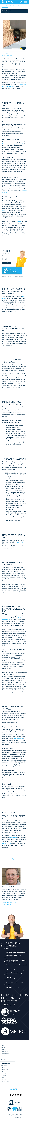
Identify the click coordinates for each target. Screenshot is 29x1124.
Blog (7, 5)
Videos (3, 1055)
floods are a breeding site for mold (12, 144)
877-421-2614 (6, 843)
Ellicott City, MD (5, 1071)
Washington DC (5, 1065)
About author (7, 904)
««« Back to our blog (8, 859)
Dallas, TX (3, 1077)
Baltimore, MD (5, 1069)
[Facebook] (10, 1095)
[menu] (25, 1)
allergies (18, 221)
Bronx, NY (3, 1073)
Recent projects (5, 1057)
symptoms (5, 210)
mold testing (13, 837)
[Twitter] (18, 1095)
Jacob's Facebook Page (10, 902)
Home (3, 5)
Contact (3, 1049)
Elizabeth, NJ (4, 1075)
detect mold (10, 407)
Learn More (6, 262)
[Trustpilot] (16, 1095)
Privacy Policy (5, 1053)
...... (5, 1081)
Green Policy (4, 1051)
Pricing (3, 1047)
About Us (3, 1045)
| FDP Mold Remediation (14, 1117)
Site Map (3, 1060)
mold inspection (18, 738)
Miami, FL (3, 1079)
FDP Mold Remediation (10, 891)
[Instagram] (8, 1095)
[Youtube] (21, 1095)
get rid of (20, 542)
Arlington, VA (4, 1067)
